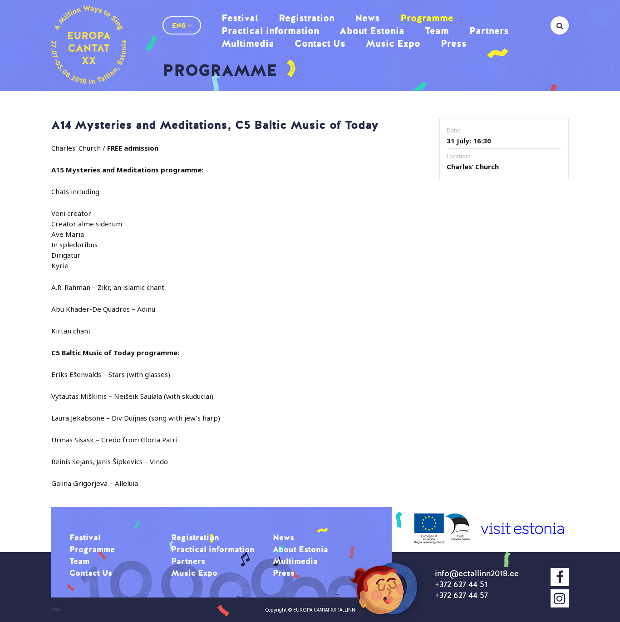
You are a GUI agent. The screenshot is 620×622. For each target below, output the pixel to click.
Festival (239, 18)
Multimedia (247, 43)
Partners (489, 30)
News (367, 18)
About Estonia (372, 30)
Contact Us (320, 43)
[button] (181, 25)
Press (454, 43)
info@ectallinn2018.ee (477, 573)
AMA (56, 609)
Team (437, 30)
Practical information (270, 30)
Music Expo (393, 43)
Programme (426, 18)
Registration (307, 18)
